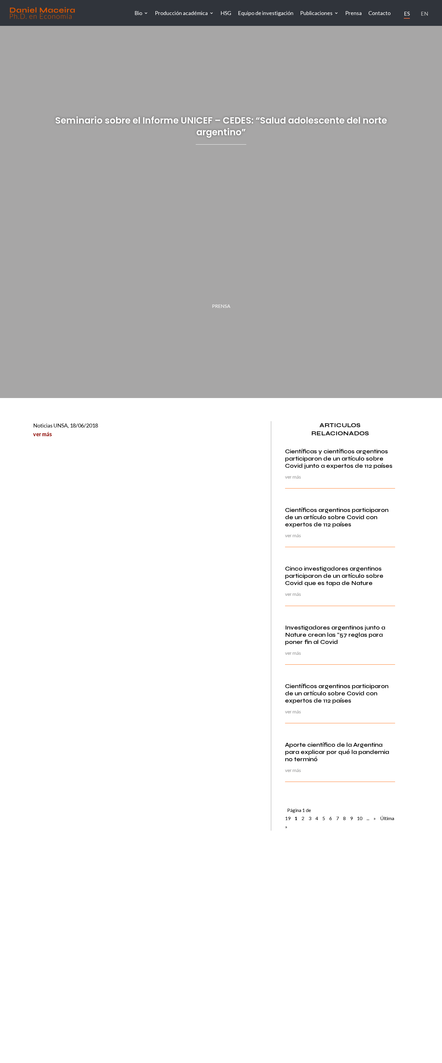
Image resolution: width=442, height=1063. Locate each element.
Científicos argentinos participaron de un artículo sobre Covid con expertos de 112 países (336, 517)
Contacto (379, 13)
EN (424, 13)
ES (407, 13)
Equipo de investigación (265, 13)
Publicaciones (316, 13)
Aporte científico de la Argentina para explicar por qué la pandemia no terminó (337, 752)
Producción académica (181, 13)
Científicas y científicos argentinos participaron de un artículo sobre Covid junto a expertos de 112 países (338, 459)
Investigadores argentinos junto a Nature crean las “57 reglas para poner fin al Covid (335, 635)
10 (359, 818)
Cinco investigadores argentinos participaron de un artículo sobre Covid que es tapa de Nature (334, 576)
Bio (138, 13)
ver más (42, 434)
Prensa (353, 13)
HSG (225, 13)
